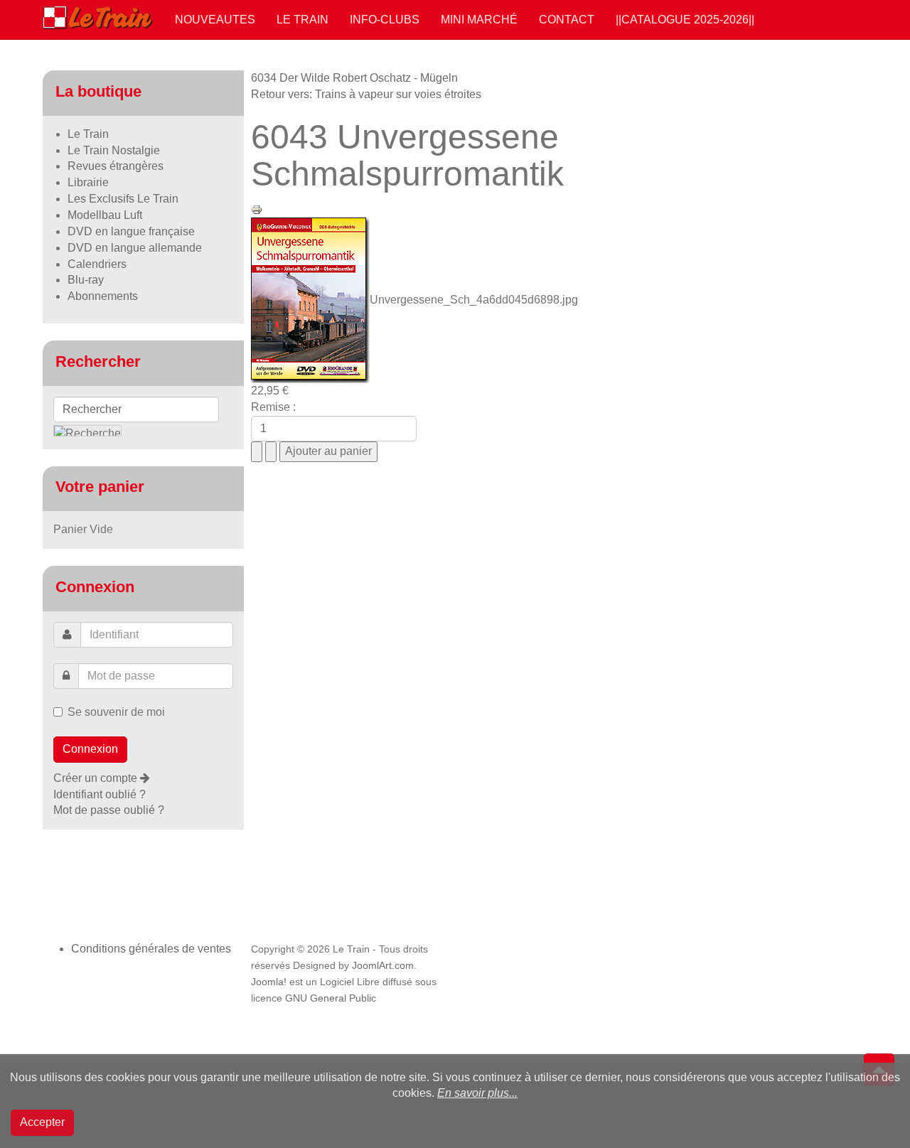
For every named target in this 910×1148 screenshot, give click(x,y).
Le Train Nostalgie (114, 150)
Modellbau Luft (105, 215)
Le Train (302, 20)
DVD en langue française (131, 231)
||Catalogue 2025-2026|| (685, 20)
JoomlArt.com (383, 965)
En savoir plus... (477, 1093)
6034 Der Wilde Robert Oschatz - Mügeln (354, 78)
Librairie (88, 182)
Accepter (42, 1122)
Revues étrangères (116, 166)
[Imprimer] (256, 209)
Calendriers (97, 264)
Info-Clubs (384, 20)
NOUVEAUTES (215, 20)
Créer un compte (96, 778)
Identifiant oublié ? (99, 794)
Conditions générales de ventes (151, 949)
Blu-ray (86, 280)
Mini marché (479, 20)
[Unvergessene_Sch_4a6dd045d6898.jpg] (310, 300)
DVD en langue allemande (135, 248)
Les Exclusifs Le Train (123, 199)
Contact (566, 20)
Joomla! (269, 982)
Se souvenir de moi (116, 712)
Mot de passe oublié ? (108, 810)
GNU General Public (330, 998)
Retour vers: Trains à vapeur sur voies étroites (366, 94)
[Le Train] (98, 15)
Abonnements (103, 296)
